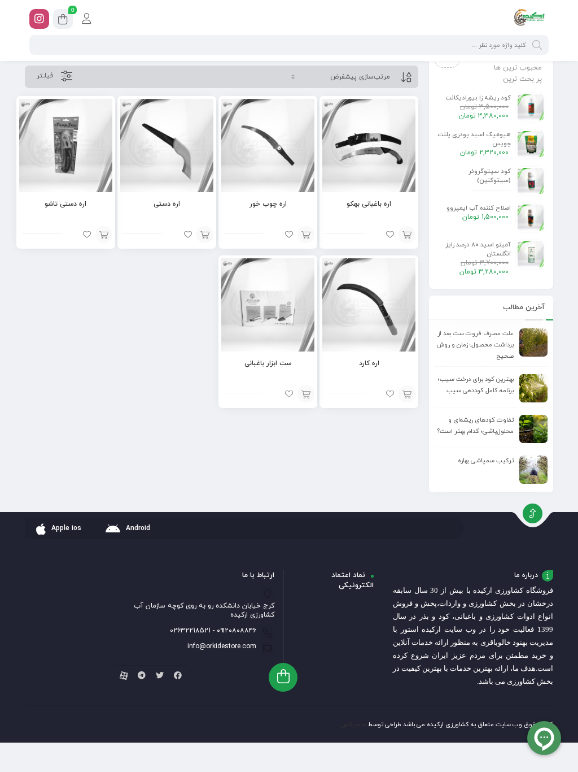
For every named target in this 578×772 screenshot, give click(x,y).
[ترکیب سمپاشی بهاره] (533, 470)
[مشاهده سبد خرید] (63, 20)
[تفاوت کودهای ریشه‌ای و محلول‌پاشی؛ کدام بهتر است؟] (533, 429)
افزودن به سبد (407, 234)
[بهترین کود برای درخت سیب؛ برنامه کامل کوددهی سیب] (533, 388)
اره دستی (167, 204)
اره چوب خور (268, 204)
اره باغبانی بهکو (369, 204)
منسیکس (353, 724)
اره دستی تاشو (65, 204)
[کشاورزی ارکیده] (529, 18)
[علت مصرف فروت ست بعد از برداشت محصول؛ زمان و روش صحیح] (533, 342)
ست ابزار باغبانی (267, 363)
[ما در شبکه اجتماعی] (39, 19)
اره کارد (369, 363)
